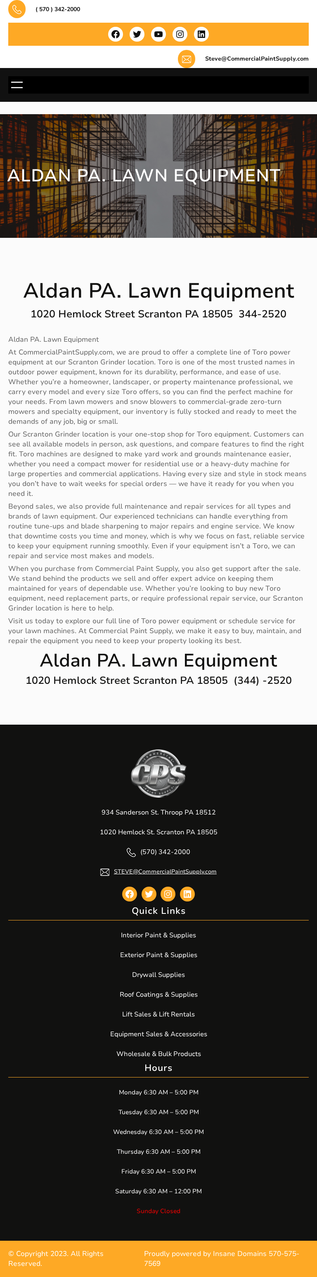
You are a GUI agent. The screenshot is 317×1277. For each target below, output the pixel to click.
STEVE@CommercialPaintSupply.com (165, 872)
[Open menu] (17, 85)
